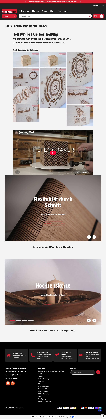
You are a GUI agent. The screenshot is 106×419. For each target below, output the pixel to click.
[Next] (80, 2)
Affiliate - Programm (43, 394)
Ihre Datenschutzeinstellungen (59, 417)
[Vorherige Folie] (89, 237)
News (39, 396)
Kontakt (40, 374)
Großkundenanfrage (43, 379)
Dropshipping (42, 399)
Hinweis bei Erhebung (39, 417)
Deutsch (102, 5)
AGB (39, 384)
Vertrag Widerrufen (43, 391)
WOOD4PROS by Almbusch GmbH (16, 408)
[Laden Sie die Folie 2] (18, 320)
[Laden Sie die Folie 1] (12, 320)
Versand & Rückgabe (43, 386)
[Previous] (25, 2)
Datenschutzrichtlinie (44, 389)
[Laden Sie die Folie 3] (24, 320)
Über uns (40, 376)
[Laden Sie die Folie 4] (31, 320)
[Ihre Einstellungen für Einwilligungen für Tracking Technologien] (103, 416)
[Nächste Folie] (94, 237)
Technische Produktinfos (45, 401)
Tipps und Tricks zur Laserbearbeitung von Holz (51, 371)
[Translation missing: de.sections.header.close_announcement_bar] (104, 2)
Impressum (41, 381)
